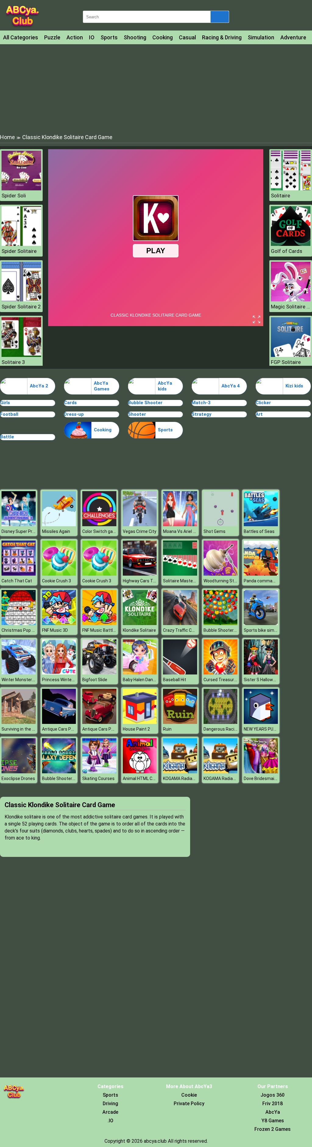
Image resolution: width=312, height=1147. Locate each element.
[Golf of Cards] (290, 244)
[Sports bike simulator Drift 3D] (261, 623)
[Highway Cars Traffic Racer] (140, 574)
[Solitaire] (290, 189)
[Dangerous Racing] (221, 722)
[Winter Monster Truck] (19, 673)
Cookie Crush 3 (56, 580)
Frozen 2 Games (272, 1129)
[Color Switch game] (99, 524)
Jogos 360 (273, 1095)
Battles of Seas (259, 531)
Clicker (263, 402)
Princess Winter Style (63, 679)
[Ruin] (180, 722)
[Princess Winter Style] (59, 673)
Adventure (293, 37)
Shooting (135, 37)
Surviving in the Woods (23, 729)
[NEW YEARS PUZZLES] (261, 722)
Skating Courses (98, 778)
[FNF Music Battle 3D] (99, 623)
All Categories (20, 37)
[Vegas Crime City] (140, 524)
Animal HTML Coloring (144, 778)
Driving (110, 1103)
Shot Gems (214, 531)
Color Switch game (100, 531)
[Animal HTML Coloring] (140, 772)
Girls (5, 402)
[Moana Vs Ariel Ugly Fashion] (180, 524)
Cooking (162, 37)
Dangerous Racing (221, 729)
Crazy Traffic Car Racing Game (192, 630)
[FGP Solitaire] (290, 355)
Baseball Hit (174, 679)
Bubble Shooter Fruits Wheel (231, 630)
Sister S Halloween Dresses (271, 679)
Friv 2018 (272, 1103)
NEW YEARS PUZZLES (265, 729)
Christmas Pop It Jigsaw (25, 630)
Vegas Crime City (139, 531)
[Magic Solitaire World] (290, 300)
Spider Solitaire (19, 251)
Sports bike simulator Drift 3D (273, 630)
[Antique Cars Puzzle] (99, 722)
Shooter (137, 414)
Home (7, 137)
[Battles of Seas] (261, 524)
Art (259, 414)
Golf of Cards (286, 251)
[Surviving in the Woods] (19, 722)
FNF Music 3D (55, 630)
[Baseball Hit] (180, 673)
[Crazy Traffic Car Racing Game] (180, 623)
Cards (70, 402)
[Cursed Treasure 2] (221, 673)
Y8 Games (272, 1121)
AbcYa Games (101, 386)
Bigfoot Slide (94, 679)
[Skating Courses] (99, 772)
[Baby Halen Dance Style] (140, 673)
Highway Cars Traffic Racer (149, 580)
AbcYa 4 (231, 386)
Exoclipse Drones (18, 778)
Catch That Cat (17, 580)
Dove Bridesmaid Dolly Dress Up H (276, 778)
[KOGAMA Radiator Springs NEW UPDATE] (180, 772)
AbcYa (272, 1112)
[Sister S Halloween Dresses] (261, 673)
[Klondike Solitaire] (140, 623)
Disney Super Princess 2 (25, 531)
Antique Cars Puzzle (102, 729)
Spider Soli (14, 195)
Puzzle (52, 37)
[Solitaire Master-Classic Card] (180, 574)
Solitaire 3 (13, 362)
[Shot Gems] (221, 524)
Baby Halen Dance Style (146, 679)
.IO (110, 1121)
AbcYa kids (165, 386)
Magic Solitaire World (290, 307)
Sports (109, 37)
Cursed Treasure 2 (222, 679)
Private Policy (189, 1103)
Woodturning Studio (223, 580)
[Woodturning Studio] (221, 574)
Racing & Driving (222, 37)
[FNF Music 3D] (59, 623)
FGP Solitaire (286, 362)
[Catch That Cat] (19, 574)
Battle (7, 437)
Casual (187, 37)
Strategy (201, 414)
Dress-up (74, 414)
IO (91, 37)
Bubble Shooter (145, 402)
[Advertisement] (156, 88)
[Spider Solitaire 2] (21, 300)
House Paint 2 (136, 729)
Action (74, 37)
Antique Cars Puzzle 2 (63, 729)
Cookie (189, 1095)
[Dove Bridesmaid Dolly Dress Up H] (261, 772)
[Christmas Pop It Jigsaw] (19, 623)
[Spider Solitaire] (21, 244)
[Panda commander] (261, 574)
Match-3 (201, 402)
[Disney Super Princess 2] (19, 524)
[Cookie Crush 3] (59, 574)
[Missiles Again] (59, 524)
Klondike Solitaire (139, 630)
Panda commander (262, 580)
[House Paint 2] (140, 722)
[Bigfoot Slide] (99, 673)
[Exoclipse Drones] (19, 772)
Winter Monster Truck (23, 679)
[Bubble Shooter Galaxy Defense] (59, 772)
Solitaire (280, 195)
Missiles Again (56, 531)
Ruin (167, 729)
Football (9, 414)
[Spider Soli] (21, 189)
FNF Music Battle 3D (101, 630)
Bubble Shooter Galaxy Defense (73, 778)
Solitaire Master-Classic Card (191, 580)
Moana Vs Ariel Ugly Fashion (190, 531)
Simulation (261, 37)
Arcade (110, 1112)
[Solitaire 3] (21, 355)
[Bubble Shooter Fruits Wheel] (221, 623)
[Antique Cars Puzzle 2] (59, 722)
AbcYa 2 (39, 386)
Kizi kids (294, 386)
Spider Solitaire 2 (21, 307)
